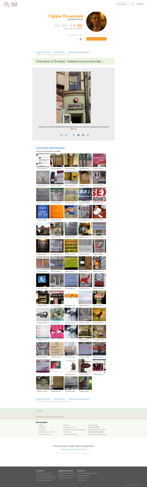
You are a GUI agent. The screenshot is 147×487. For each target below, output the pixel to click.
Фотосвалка (67, 432)
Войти (141, 4)
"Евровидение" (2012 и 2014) (97, 429)
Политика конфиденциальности (87, 473)
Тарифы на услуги (83, 478)
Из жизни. (66, 425)
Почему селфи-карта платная (46, 478)
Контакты (81, 471)
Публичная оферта (83, 475)
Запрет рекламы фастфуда (97, 434)
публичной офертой (84, 453)
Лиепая (41, 425)
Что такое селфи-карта (43, 473)
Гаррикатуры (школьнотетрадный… (74, 429)
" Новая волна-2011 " (69, 427)
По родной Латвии (44, 434)
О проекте (40, 471)
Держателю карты (66, 471)
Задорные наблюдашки (50, 147)
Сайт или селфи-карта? (44, 480)
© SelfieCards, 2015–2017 (135, 484)
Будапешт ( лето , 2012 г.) (47, 432)
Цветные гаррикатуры (70, 434)
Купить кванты (81, 480)
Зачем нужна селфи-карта (45, 475)
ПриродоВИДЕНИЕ (94, 427)
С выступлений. (93, 425)
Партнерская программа (67, 473)
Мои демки (42, 429)
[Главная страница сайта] (34, 52)
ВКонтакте (80, 39)
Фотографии (41, 422)
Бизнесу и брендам (65, 478)
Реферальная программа (67, 475)
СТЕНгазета (42, 427)
